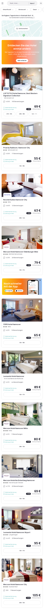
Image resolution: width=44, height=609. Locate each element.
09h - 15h (22, 603)
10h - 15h (22, 498)
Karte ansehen (23, 28)
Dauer (35, 9)
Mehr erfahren (22, 60)
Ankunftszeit (7, 9)
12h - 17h (34, 114)
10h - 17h (22, 270)
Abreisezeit (22, 9)
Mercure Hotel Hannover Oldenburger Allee (22, 250)
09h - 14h (22, 218)
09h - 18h (22, 114)
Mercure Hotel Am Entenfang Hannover (22, 479)
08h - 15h (22, 446)
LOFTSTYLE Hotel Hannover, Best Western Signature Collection (22, 93)
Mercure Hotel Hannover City (22, 583)
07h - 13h (9, 114)
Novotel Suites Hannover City (22, 198)
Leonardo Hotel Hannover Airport (22, 531)
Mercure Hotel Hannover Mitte (22, 427)
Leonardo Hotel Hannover (22, 375)
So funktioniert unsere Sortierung (21, 18)
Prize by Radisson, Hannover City (22, 146)
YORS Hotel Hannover (22, 323)
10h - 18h (22, 166)
